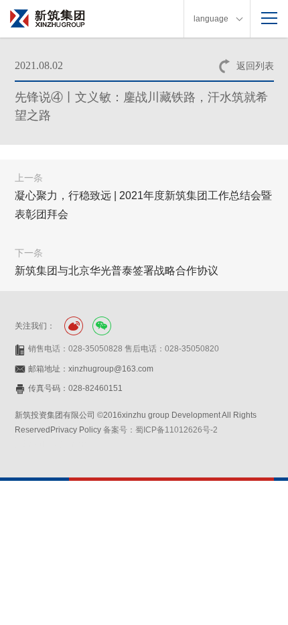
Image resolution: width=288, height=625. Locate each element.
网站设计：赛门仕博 (51, 444)
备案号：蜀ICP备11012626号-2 (160, 430)
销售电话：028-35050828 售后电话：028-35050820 (123, 348)
